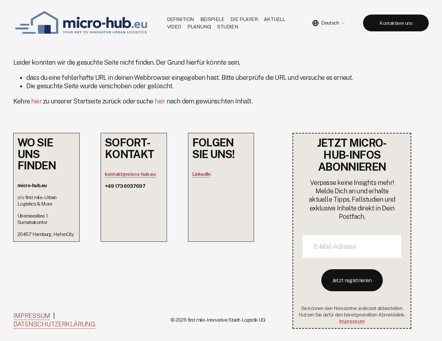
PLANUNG (199, 26)
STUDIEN (227, 26)
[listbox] (328, 23)
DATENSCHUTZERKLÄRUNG (54, 324)
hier (36, 101)
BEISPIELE (212, 19)
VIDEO (174, 26)
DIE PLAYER (244, 19)
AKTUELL (274, 19)
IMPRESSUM (31, 316)
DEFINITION (180, 19)
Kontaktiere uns (396, 23)
